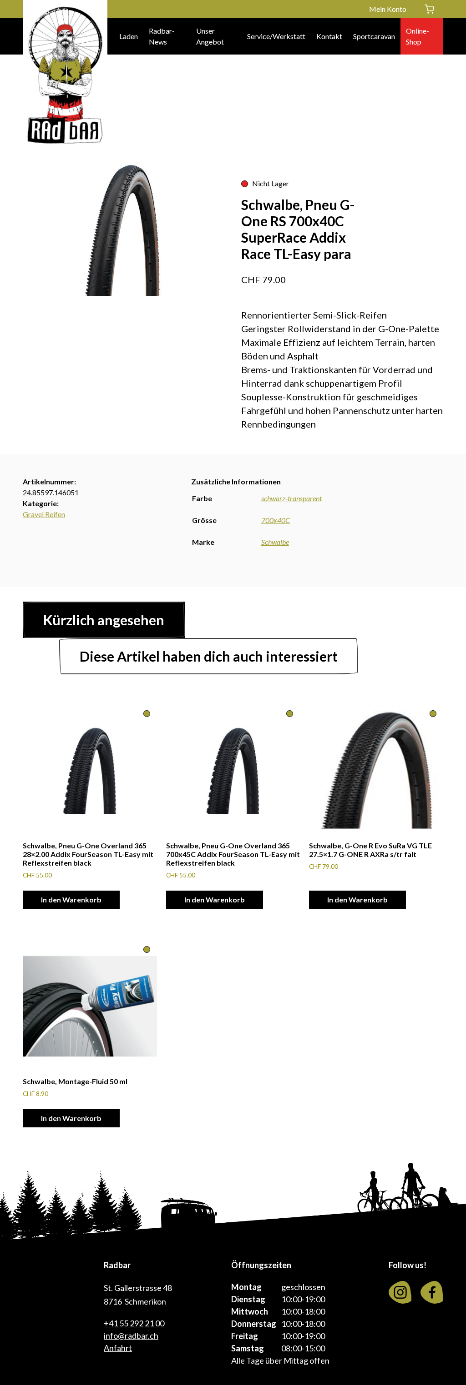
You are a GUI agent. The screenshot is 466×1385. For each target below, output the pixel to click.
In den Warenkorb (71, 899)
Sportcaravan (374, 36)
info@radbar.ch (131, 1335)
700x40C (275, 520)
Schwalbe (275, 542)
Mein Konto (387, 9)
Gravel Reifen (44, 514)
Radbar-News (162, 36)
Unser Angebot (210, 36)
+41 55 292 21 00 (134, 1323)
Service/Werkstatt (276, 36)
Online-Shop (417, 36)
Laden (128, 36)
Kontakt (329, 36)
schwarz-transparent (291, 498)
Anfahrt (118, 1348)
